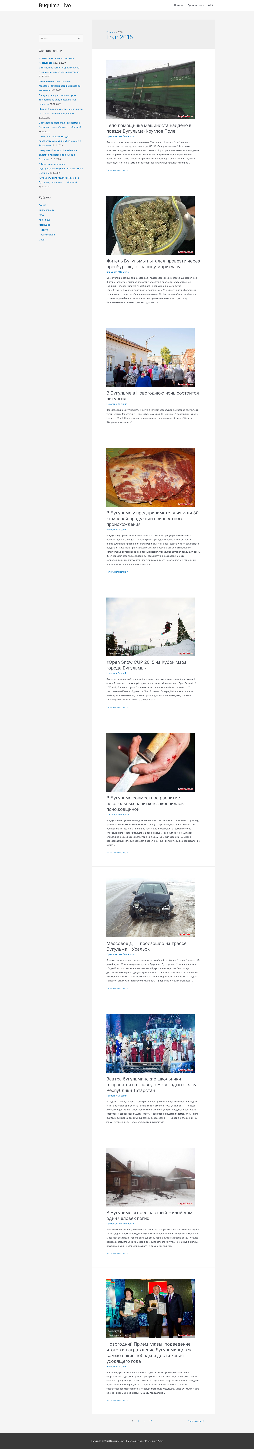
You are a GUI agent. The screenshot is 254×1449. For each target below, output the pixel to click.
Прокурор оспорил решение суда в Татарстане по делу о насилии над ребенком (57, 99)
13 (150, 1421)
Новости (178, 5)
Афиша (42, 205)
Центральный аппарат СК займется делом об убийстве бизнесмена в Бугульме (58, 155)
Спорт (42, 239)
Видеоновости (46, 210)
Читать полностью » (117, 170)
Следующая (196, 1421)
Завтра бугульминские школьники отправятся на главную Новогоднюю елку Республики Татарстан (151, 1084)
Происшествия (196, 5)
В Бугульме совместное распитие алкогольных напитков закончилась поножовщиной (145, 803)
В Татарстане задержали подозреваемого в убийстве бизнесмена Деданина (61, 168)
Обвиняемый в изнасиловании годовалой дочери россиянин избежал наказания (60, 86)
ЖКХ (210, 5)
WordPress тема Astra (151, 1441)
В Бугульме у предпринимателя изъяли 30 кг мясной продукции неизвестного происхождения (152, 518)
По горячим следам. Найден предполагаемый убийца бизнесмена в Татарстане (60, 141)
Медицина (44, 224)
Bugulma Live (55, 5)
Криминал (44, 219)
